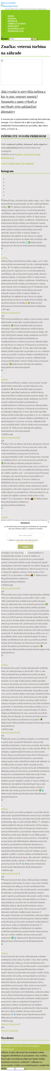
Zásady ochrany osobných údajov (25, 542)
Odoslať (25, 547)
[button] (25, 523)
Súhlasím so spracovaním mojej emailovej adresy (23, 540)
